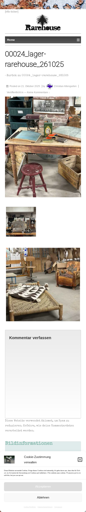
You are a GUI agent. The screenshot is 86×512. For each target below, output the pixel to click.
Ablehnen (43, 497)
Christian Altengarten (65, 86)
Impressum (58, 507)
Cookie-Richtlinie (30, 507)
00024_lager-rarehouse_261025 (45, 75)
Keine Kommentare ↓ (38, 92)
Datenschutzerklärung (45, 507)
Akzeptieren (43, 486)
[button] (80, 460)
